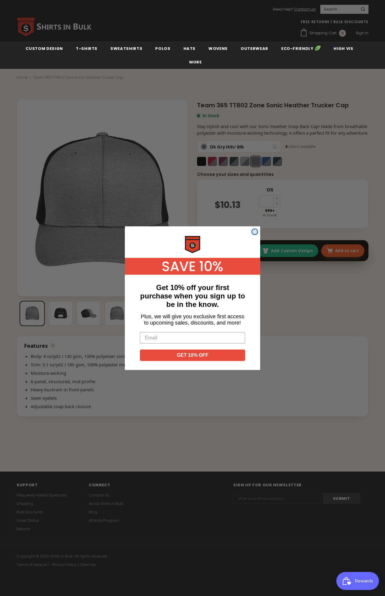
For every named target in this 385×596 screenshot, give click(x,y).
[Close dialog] (255, 232)
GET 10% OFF (192, 355)
